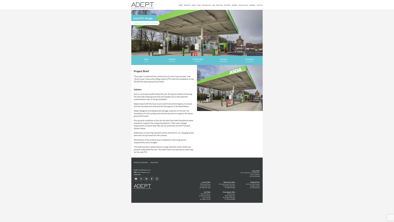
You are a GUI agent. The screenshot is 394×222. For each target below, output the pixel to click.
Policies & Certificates (141, 162)
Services (219, 5)
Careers (252, 5)
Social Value (243, 5)
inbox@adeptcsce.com (144, 170)
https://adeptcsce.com (143, 172)
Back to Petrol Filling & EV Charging (146, 23)
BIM (213, 5)
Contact (260, 5)
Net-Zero (227, 5)
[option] (230, 88)
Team (199, 5)
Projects (187, 5)
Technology (206, 5)
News (194, 5)
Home (181, 5)
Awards (234, 5)
